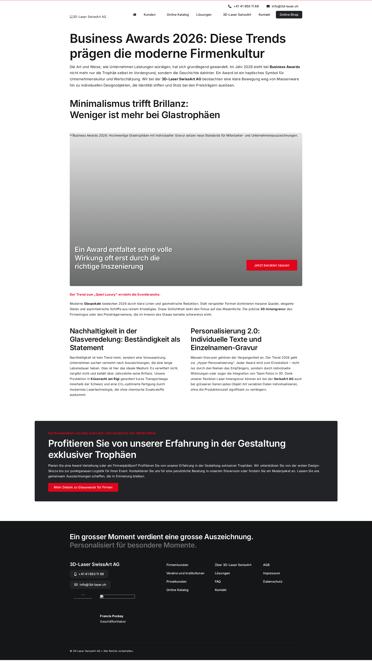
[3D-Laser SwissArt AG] (88, 17)
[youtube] (300, 651)
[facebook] (293, 651)
